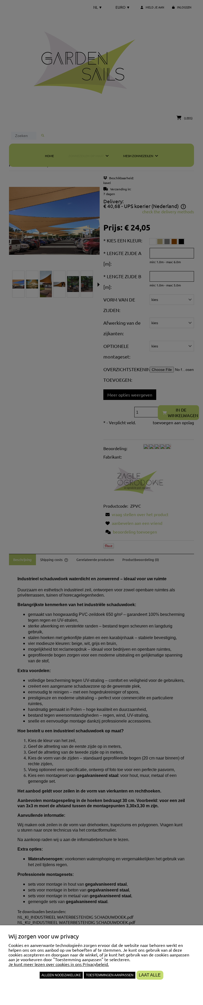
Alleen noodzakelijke (61, 975)
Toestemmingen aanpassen (109, 975)
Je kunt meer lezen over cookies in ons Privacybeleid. (58, 964)
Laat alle (150, 975)
